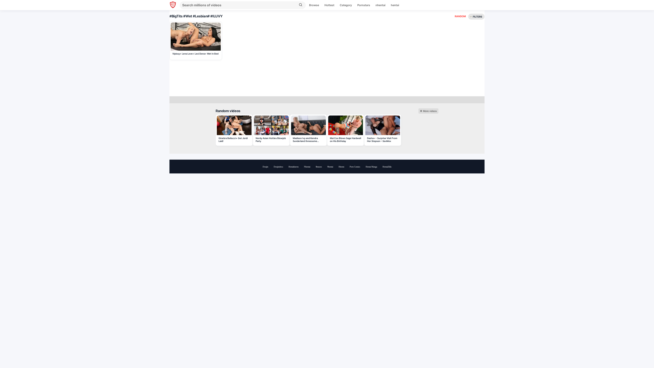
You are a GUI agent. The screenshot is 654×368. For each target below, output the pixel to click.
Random (460, 16)
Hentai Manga (371, 167)
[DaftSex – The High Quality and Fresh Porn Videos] (172, 5)
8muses (319, 167)
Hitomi (341, 167)
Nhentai (307, 167)
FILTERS (477, 16)
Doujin (265, 167)
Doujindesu (278, 167)
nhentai (380, 5)
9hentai (330, 167)
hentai (395, 5)
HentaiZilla (387, 167)
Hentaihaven (294, 167)
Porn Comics (355, 167)
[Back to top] (642, 356)
